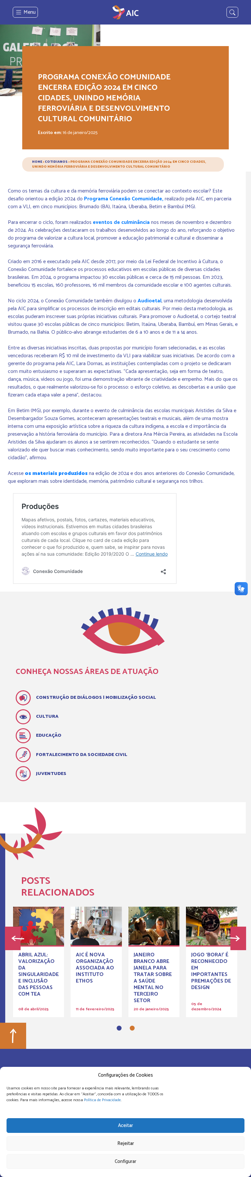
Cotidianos (56, 161)
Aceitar (125, 1125)
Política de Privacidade (102, 1100)
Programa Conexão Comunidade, (123, 198)
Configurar (125, 1161)
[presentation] (13, 938)
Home (37, 161)
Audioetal (149, 300)
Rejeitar (125, 1143)
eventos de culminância (121, 222)
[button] (119, 1028)
